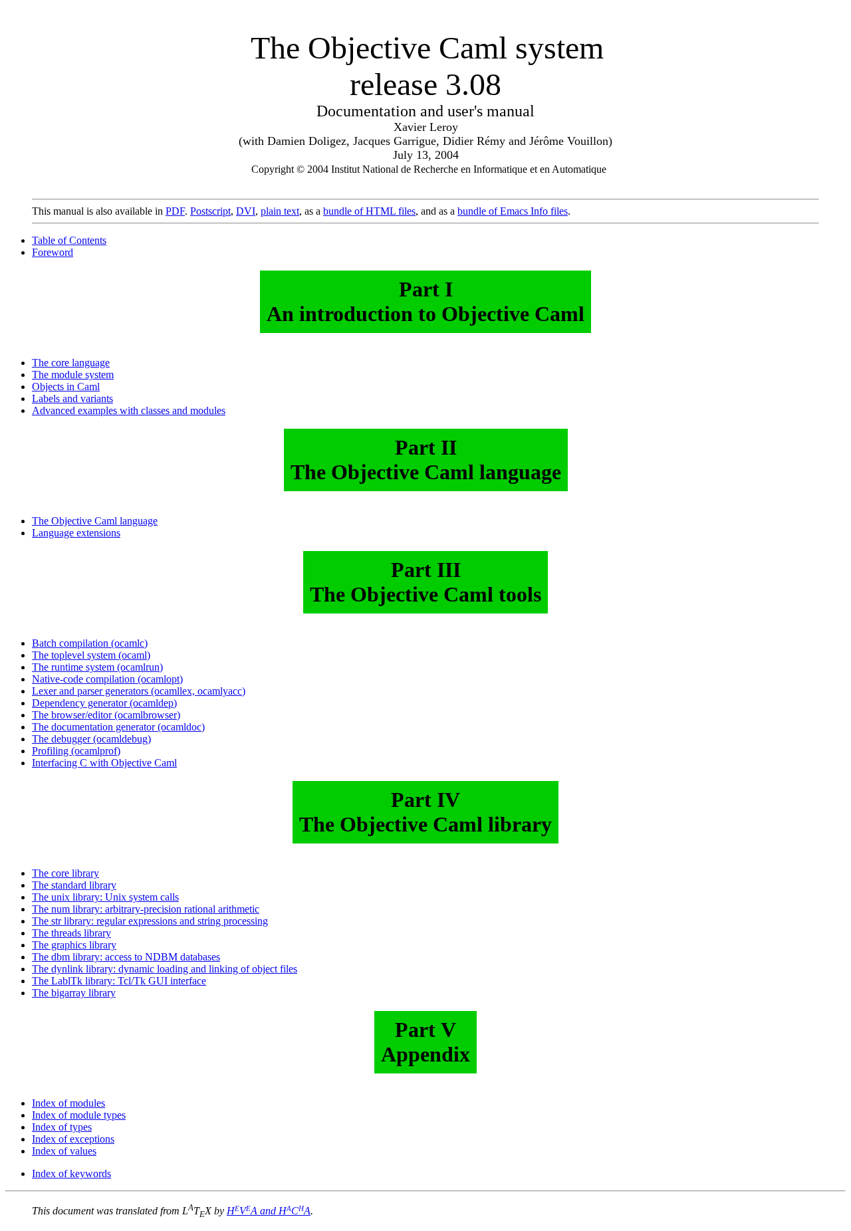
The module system (73, 374)
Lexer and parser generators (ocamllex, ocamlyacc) (138, 691)
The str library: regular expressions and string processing (150, 921)
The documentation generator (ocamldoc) (118, 726)
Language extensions (76, 532)
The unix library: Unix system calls (105, 897)
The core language (71, 362)
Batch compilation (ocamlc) (90, 643)
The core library (65, 873)
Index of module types (79, 1115)
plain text (280, 211)
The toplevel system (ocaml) (91, 655)
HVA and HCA (268, 1210)
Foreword (52, 252)
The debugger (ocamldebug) (91, 738)
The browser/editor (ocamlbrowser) (106, 715)
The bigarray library (74, 992)
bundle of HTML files (369, 211)
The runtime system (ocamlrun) (97, 667)
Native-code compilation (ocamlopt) (107, 679)
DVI (245, 211)
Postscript (210, 211)
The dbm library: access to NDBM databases (126, 956)
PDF (175, 211)
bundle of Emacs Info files (512, 211)
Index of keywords (71, 1173)
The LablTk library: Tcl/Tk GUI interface (119, 980)
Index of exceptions (73, 1139)
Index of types (62, 1127)
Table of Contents (69, 240)
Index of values (64, 1151)
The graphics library (74, 945)
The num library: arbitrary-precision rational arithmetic (145, 909)
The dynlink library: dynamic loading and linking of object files (164, 968)
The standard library (74, 885)
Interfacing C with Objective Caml (104, 762)
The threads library (71, 933)
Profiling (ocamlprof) (76, 750)
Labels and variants (72, 398)
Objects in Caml (66, 386)
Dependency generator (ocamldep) (104, 703)
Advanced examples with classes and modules (128, 410)
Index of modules (68, 1103)
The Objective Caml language (95, 520)
